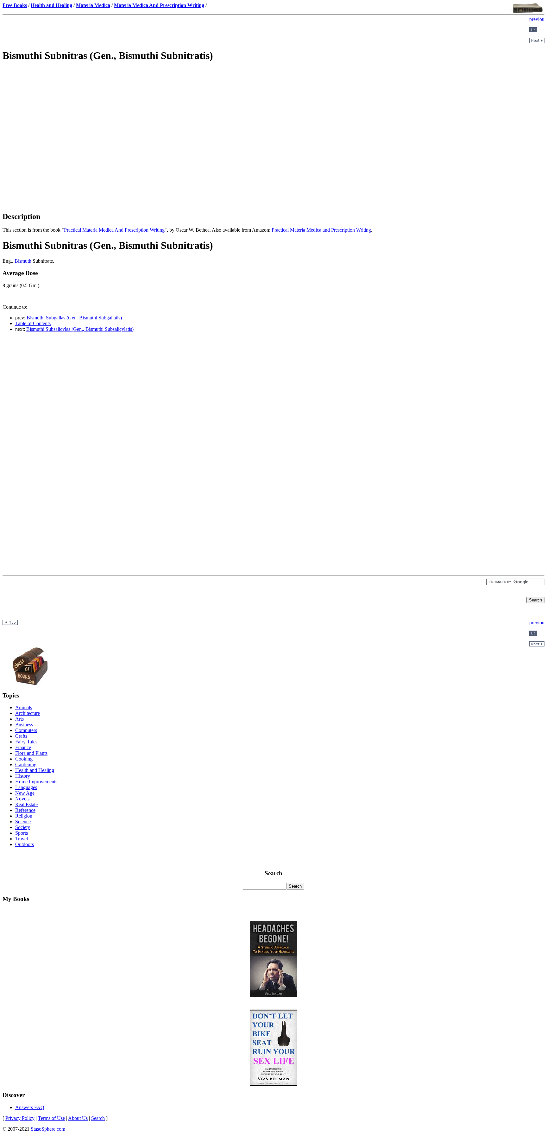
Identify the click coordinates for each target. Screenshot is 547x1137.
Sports (21, 833)
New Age (25, 793)
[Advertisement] (273, 112)
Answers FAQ (29, 1107)
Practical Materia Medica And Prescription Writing (114, 230)
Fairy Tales (26, 741)
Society (22, 827)
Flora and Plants (31, 753)
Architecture (27, 713)
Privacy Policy (20, 1118)
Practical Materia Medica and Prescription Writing (321, 230)
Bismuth (23, 261)
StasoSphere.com (48, 1129)
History (22, 776)
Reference (25, 810)
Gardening (25, 764)
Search (98, 1118)
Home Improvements (36, 781)
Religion (23, 816)
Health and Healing (34, 770)
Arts (19, 719)
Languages (26, 787)
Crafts (21, 736)
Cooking (24, 758)
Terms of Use (51, 1118)
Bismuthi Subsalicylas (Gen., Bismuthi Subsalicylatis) (80, 329)
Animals (23, 707)
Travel (21, 838)
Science (23, 821)
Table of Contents (33, 323)
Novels (22, 798)
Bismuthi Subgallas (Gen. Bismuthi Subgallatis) (74, 317)
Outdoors (24, 844)
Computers (26, 730)
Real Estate (26, 804)
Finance (23, 747)
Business (24, 724)
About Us (78, 1118)
